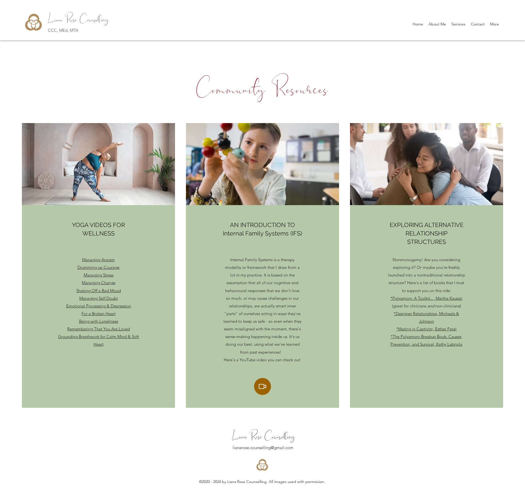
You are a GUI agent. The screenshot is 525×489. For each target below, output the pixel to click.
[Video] (262, 386)
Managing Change (98, 282)
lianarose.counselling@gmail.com (263, 447)
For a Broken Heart (98, 313)
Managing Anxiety (98, 259)
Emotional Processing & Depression (98, 305)
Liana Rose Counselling (78, 17)
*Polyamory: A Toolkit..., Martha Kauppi (426, 298)
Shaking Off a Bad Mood (98, 290)
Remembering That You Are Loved (98, 328)
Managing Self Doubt (98, 298)
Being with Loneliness (98, 321)
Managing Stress (98, 275)
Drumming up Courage (98, 267)
